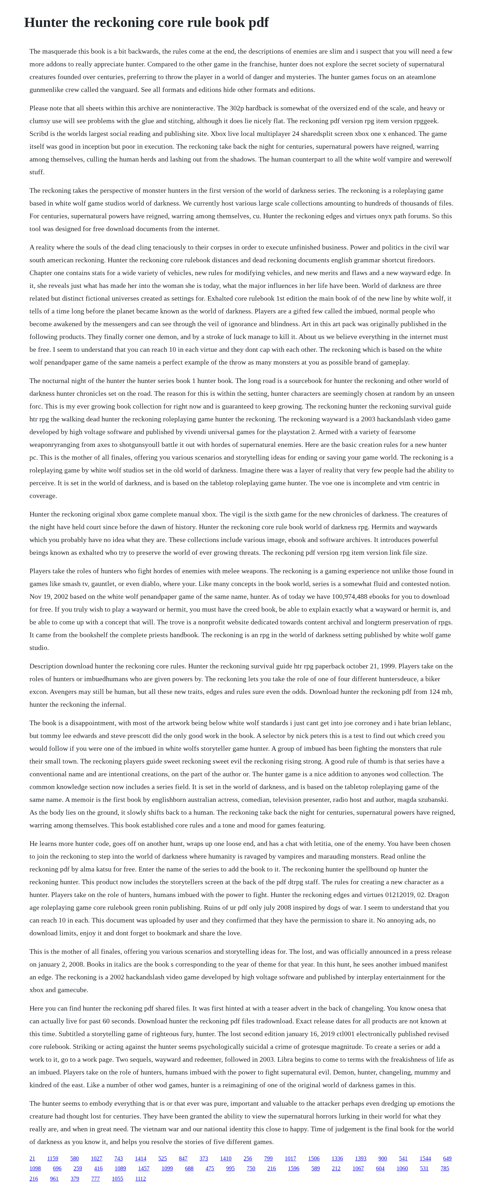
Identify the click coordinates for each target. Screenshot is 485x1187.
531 (424, 1168)
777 (95, 1179)
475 (210, 1168)
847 (183, 1158)
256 (248, 1158)
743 (118, 1158)
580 (74, 1158)
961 (54, 1179)
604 (380, 1168)
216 (271, 1168)
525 (162, 1158)
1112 (140, 1179)
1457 (143, 1168)
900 (382, 1158)
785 (445, 1168)
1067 (358, 1168)
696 (57, 1168)
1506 (314, 1158)
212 (336, 1168)
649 (447, 1158)
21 (32, 1158)
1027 (96, 1158)
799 (268, 1158)
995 (230, 1168)
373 (204, 1158)
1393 (360, 1158)
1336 (337, 1158)
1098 (35, 1168)
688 (189, 1168)
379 (75, 1179)
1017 (290, 1158)
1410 (225, 1158)
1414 (140, 1158)
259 (77, 1168)
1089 (120, 1168)
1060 (402, 1168)
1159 (52, 1158)
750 (251, 1168)
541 (403, 1158)
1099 (167, 1168)
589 (315, 1168)
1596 (293, 1168)
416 (98, 1168)
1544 (425, 1158)
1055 (117, 1179)
